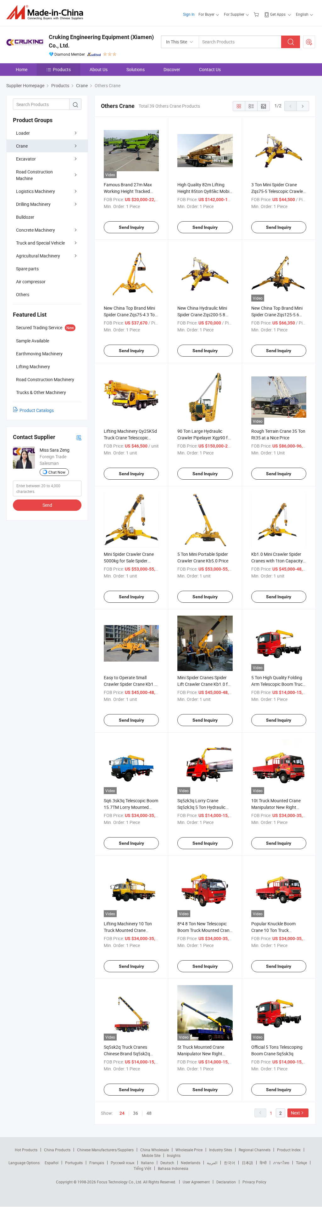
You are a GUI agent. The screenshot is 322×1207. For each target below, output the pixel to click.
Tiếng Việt (142, 1168)
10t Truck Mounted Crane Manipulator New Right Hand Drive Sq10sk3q (276, 807)
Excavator (26, 159)
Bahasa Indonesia (173, 1168)
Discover (172, 69)
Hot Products (26, 1149)
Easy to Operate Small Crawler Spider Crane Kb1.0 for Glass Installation (130, 684)
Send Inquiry (131, 227)
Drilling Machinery (33, 204)
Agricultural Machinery (38, 256)
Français (96, 1162)
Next (295, 1113)
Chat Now (56, 472)
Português (74, 1162)
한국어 (229, 1162)
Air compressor (31, 282)
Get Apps (277, 14)
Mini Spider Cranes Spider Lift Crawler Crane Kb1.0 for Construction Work (204, 684)
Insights (173, 1155)
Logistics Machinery (35, 191)
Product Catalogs (36, 410)
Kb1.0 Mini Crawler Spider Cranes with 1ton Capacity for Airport (277, 560)
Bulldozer (25, 217)
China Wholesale (154, 1149)
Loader (23, 133)
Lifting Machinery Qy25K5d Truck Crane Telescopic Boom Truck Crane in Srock (130, 437)
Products (62, 69)
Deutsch (167, 1162)
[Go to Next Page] (303, 106)
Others (22, 294)
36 (135, 1113)
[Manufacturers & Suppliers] (46, 12)
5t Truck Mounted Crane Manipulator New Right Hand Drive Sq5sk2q (200, 1053)
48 (149, 1113)
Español (51, 1162)
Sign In (189, 14)
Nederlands (190, 1162)
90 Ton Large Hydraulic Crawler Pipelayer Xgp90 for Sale (204, 437)
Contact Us (210, 69)
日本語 (247, 1162)
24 (122, 1113)
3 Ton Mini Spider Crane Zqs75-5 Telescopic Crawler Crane (277, 191)
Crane (22, 146)
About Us (99, 69)
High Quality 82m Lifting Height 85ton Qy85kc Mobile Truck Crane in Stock (204, 191)
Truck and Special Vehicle (40, 243)
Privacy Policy (254, 1181)
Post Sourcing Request (309, 42)
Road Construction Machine (34, 175)
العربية (212, 1162)
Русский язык (122, 1162)
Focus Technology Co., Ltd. (120, 1181)
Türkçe (301, 1162)
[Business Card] (78, 437)
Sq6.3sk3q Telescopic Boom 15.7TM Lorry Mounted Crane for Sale (131, 807)
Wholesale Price (189, 1149)
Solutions (135, 69)
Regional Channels (254, 1149)
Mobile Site (151, 1155)
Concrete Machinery (35, 230)
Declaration (226, 1181)
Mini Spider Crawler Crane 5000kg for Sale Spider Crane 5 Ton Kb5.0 (129, 560)
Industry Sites (220, 1149)
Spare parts (27, 269)
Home (21, 69)
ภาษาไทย (281, 1162)
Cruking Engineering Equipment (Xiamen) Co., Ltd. (101, 41)
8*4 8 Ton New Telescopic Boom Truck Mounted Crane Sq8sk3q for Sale (204, 930)
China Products (57, 1149)
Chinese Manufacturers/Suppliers (105, 1149)
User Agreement (196, 1181)
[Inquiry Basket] (257, 14)
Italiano (147, 1162)
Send (47, 505)
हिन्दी (263, 1162)
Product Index (289, 1149)
